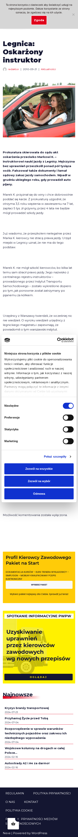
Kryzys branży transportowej (27, 708)
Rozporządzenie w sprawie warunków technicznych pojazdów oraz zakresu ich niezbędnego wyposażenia (36, 733)
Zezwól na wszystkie (39, 468)
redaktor (13, 69)
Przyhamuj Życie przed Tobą (26, 718)
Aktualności (48, 69)
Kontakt (31, 802)
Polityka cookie (19, 810)
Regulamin (14, 793)
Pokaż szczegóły (55, 456)
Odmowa (39, 493)
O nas (10, 802)
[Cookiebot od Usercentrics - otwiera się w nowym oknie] (57, 340)
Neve (7, 833)
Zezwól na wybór (39, 481)
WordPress (39, 833)
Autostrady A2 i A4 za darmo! (27, 763)
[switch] (68, 417)
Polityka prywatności (52, 793)
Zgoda (39, 20)
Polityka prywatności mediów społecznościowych (31, 821)
